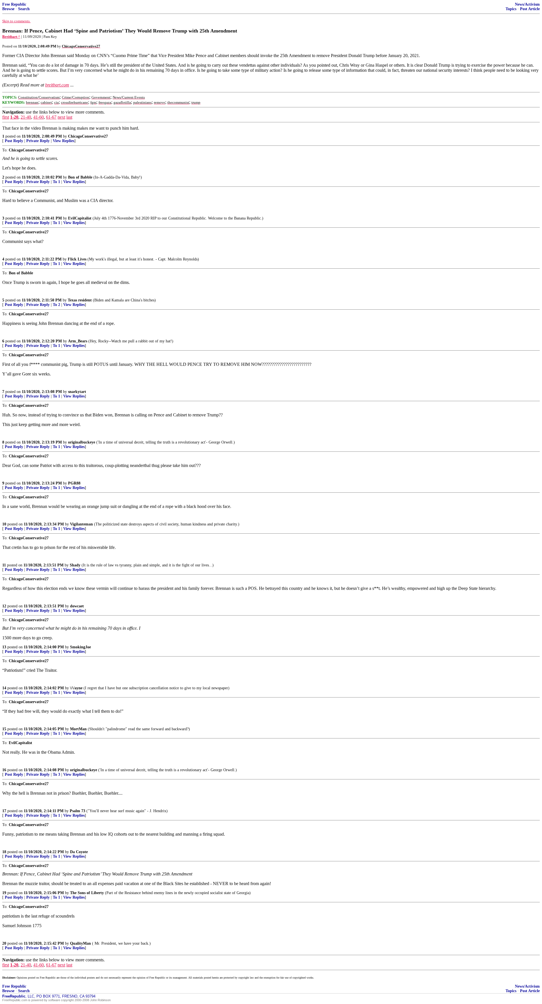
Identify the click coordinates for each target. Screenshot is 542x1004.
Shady (75, 565)
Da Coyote (79, 852)
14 (4, 688)
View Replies (63, 141)
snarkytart (77, 392)
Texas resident (80, 300)
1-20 (14, 117)
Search (24, 9)
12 (4, 606)
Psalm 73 (77, 811)
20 (4, 943)
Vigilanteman (81, 524)
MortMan (78, 729)
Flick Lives (77, 259)
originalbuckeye (81, 442)
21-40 (26, 117)
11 (4, 565)
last (69, 117)
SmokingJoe (80, 647)
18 (4, 852)
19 (4, 893)
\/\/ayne (76, 688)
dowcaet (77, 606)
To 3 (56, 774)
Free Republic (14, 4)
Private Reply (38, 141)
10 (4, 524)
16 (4, 770)
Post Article (530, 9)
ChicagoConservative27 (88, 136)
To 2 (56, 305)
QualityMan (80, 943)
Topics (511, 9)
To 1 (56, 182)
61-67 (51, 117)
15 (4, 729)
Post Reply (14, 141)
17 (4, 811)
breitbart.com (57, 84)
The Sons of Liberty (87, 893)
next (61, 117)
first (5, 117)
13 (4, 647)
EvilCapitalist (79, 218)
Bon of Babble (80, 177)
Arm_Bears (77, 341)
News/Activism (527, 4)
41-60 (38, 117)
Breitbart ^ (11, 36)
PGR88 (74, 483)
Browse (8, 9)
